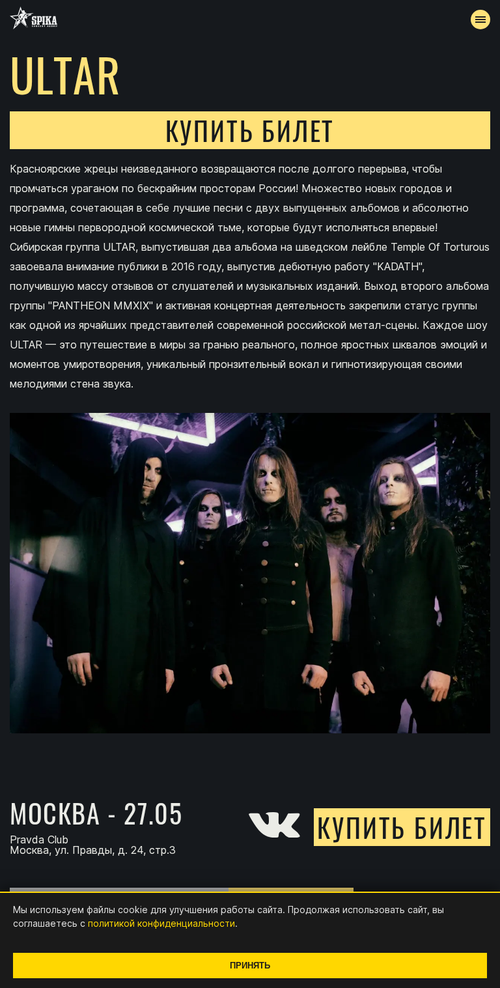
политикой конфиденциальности (161, 923)
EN (274, 342)
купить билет (250, 130)
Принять (250, 965)
